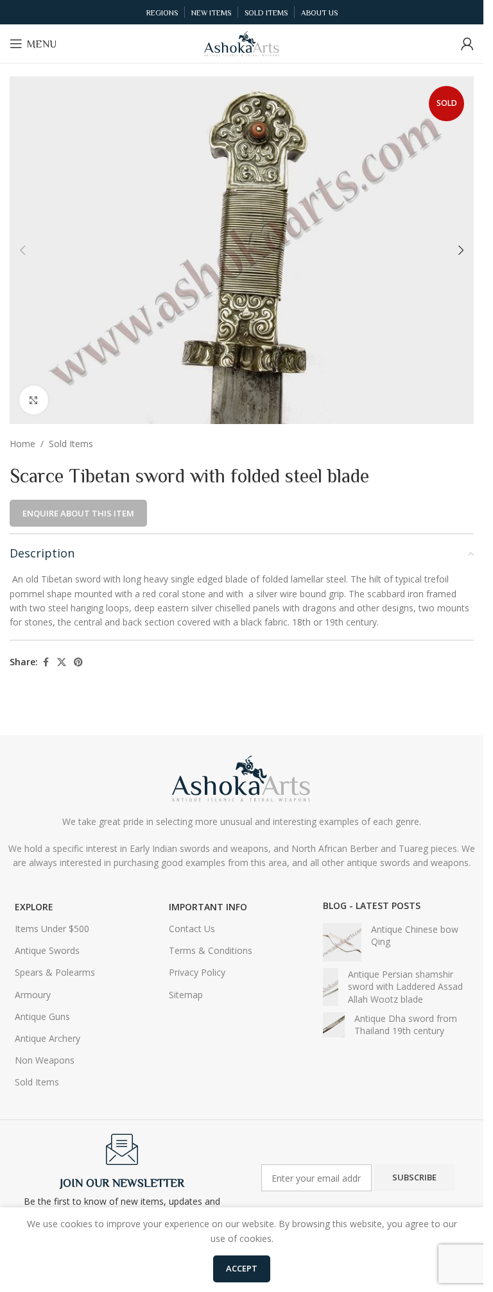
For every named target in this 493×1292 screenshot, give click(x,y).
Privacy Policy (197, 972)
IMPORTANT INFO (208, 907)
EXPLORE (34, 907)
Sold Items (71, 444)
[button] (22, 250)
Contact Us (192, 928)
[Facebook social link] (45, 662)
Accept (241, 1268)
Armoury (33, 995)
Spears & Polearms (55, 972)
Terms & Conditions (210, 950)
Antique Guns (42, 1016)
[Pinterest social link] (78, 662)
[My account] (467, 43)
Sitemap (186, 995)
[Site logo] (242, 43)
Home (22, 444)
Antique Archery (47, 1038)
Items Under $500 (52, 928)
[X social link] (61, 662)
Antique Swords (47, 950)
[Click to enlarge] (33, 400)
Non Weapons (44, 1060)
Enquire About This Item (78, 513)
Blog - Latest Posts (371, 905)
